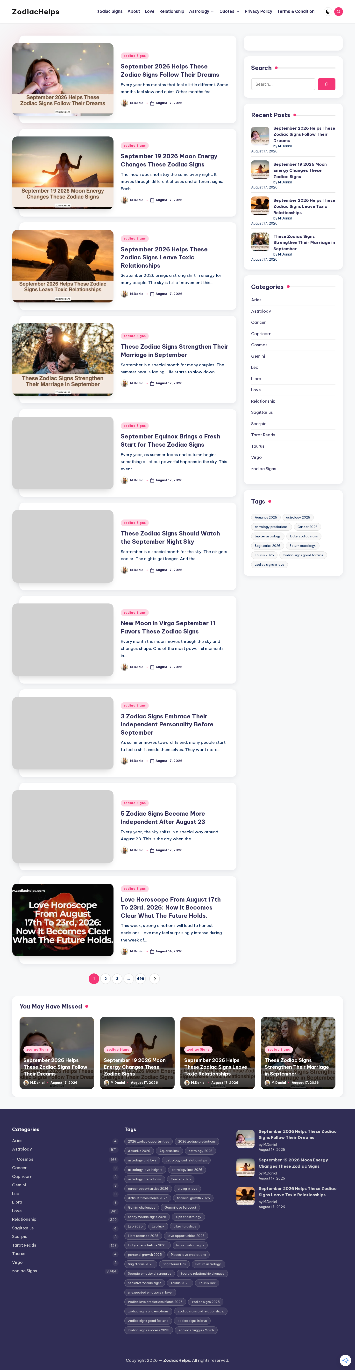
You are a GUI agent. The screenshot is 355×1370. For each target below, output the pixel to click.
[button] (154, 978)
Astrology (261, 311)
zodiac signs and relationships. (201, 1311)
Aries (256, 299)
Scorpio (259, 423)
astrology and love (142, 1160)
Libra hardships (185, 1226)
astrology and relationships (186, 1160)
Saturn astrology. (303, 546)
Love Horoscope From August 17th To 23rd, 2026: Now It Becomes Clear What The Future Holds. (171, 907)
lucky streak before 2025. (147, 1245)
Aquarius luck (169, 1151)
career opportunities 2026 (148, 1188)
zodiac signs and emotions (148, 1311)
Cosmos (259, 344)
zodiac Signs (135, 56)
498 (140, 979)
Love (256, 389)
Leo (254, 367)
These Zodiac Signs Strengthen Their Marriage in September (304, 242)
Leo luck (158, 1226)
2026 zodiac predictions (197, 1141)
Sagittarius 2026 (267, 546)
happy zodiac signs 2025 (147, 1217)
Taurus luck (207, 1283)
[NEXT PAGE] (154, 978)
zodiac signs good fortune (303, 555)
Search (261, 67)
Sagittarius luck (174, 1264)
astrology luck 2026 (187, 1170)
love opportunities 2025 (186, 1236)
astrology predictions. (271, 527)
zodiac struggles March (196, 1330)
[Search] (326, 84)
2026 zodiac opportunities (148, 1141)
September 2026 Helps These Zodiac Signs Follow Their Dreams (304, 134)
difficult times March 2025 (148, 1198)
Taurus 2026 (264, 555)
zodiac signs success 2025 (148, 1330)
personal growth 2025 (145, 1255)
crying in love (187, 1188)
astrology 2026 (298, 517)
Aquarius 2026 (266, 517)
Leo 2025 (135, 1226)
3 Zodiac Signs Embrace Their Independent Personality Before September (167, 724)
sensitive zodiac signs (144, 1283)
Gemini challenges (141, 1207)
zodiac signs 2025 (206, 1302)
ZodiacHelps (35, 11)
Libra (256, 378)
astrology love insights (145, 1170)
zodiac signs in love (269, 564)
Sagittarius (262, 412)
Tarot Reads (263, 434)
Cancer (258, 322)
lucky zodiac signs (304, 536)
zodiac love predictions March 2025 (155, 1302)
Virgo (256, 457)
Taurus (257, 446)
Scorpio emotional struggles (149, 1273)
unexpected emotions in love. (150, 1292)
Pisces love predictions (188, 1255)
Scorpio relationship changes (202, 1273)
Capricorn (261, 333)
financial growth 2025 (193, 1198)
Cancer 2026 (308, 527)
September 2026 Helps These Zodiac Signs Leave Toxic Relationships (164, 257)
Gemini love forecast (180, 1207)
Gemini (258, 356)
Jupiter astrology (268, 536)
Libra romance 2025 (143, 1236)
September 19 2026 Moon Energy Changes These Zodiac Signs (300, 170)
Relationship (263, 401)
